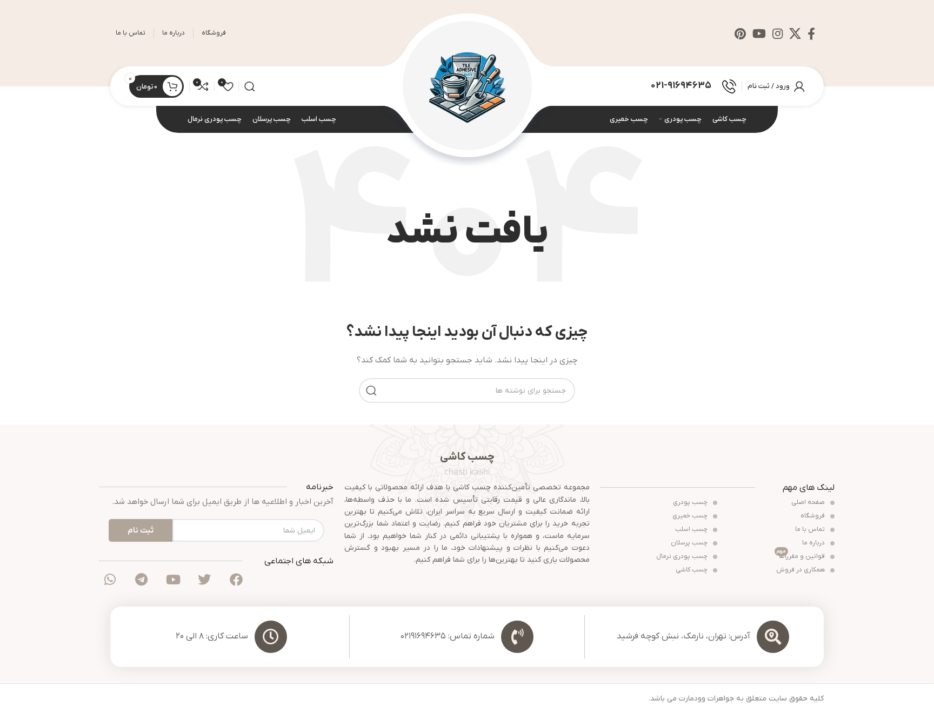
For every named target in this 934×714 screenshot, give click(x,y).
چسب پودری (691, 502)
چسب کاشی (692, 569)
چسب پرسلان (690, 542)
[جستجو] (250, 86)
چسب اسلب (692, 529)
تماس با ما (810, 529)
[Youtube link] (759, 33)
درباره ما (814, 542)
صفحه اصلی (808, 502)
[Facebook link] (811, 33)
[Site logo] (467, 85)
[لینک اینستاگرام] (777, 33)
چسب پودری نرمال (682, 556)
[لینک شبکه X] (795, 33)
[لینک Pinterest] (740, 33)
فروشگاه (813, 515)
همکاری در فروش (801, 569)
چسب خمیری (690, 515)
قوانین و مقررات (801, 555)
